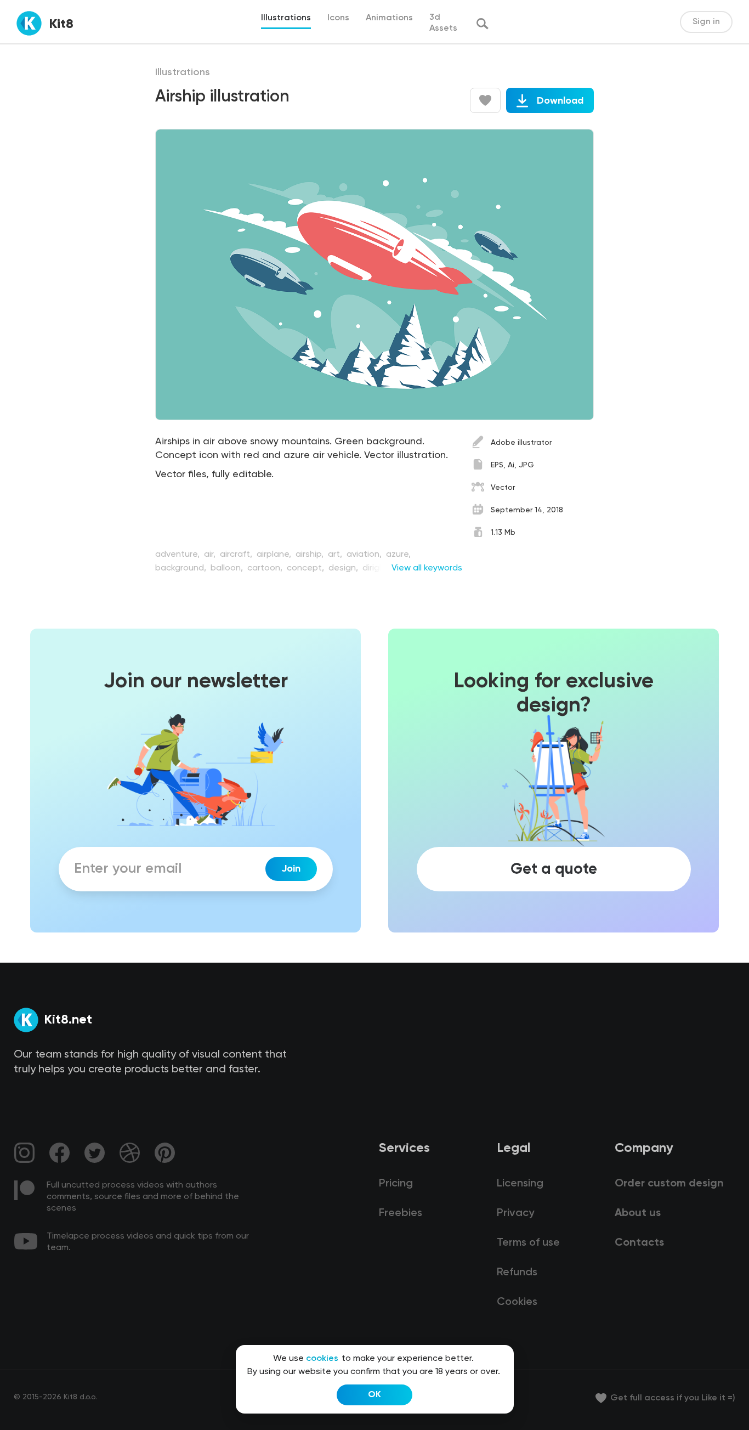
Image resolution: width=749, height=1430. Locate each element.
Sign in (706, 22)
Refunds (517, 1272)
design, (344, 568)
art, (336, 554)
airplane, (275, 554)
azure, (398, 554)
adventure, (178, 554)
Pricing (396, 1183)
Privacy (515, 1213)
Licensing (520, 1183)
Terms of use (528, 1242)
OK (374, 1395)
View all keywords (426, 568)
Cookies (517, 1302)
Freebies (400, 1213)
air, (211, 554)
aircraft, (237, 554)
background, (181, 568)
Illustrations (182, 72)
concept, (306, 568)
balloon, (228, 568)
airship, (311, 554)
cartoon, (266, 568)
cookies (322, 1358)
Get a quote (553, 869)
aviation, (365, 554)
